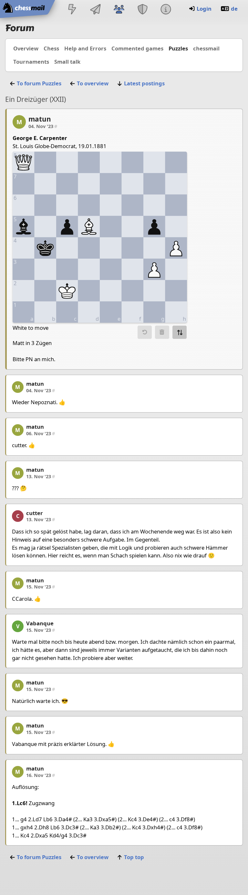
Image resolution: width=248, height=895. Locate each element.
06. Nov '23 (40, 433)
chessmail (206, 48)
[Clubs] (142, 9)
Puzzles (178, 48)
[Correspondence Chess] (95, 9)
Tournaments (31, 61)
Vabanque (40, 623)
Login (204, 8)
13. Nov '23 (40, 476)
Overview (25, 48)
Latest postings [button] (144, 83)
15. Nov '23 (40, 586)
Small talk (67, 61)
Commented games (137, 48)
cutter (34, 513)
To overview (92, 83)
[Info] (165, 9)
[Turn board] (179, 332)
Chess (51, 48)
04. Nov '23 (42, 126)
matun (39, 119)
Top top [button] (134, 857)
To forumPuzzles (39, 83)
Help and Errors (85, 48)
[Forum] (119, 9)
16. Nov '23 (40, 775)
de (234, 8)
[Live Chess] (72, 9)
